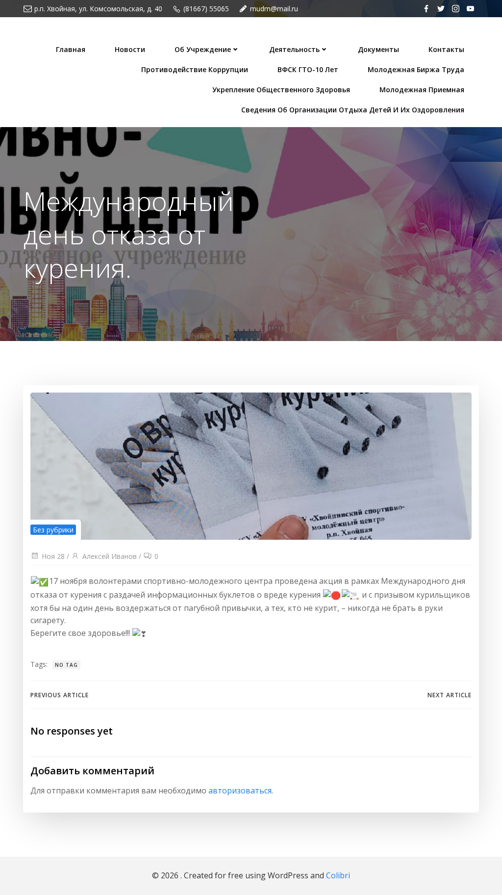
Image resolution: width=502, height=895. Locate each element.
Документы (378, 49)
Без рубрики (53, 529)
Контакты (446, 49)
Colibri (338, 875)
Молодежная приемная (421, 89)
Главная (70, 49)
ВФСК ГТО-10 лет (307, 69)
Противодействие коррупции (194, 69)
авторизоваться (240, 790)
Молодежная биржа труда (416, 69)
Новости (130, 49)
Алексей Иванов (109, 556)
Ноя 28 (53, 556)
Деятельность (294, 49)
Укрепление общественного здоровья (281, 89)
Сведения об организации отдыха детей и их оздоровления (352, 109)
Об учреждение (203, 49)
